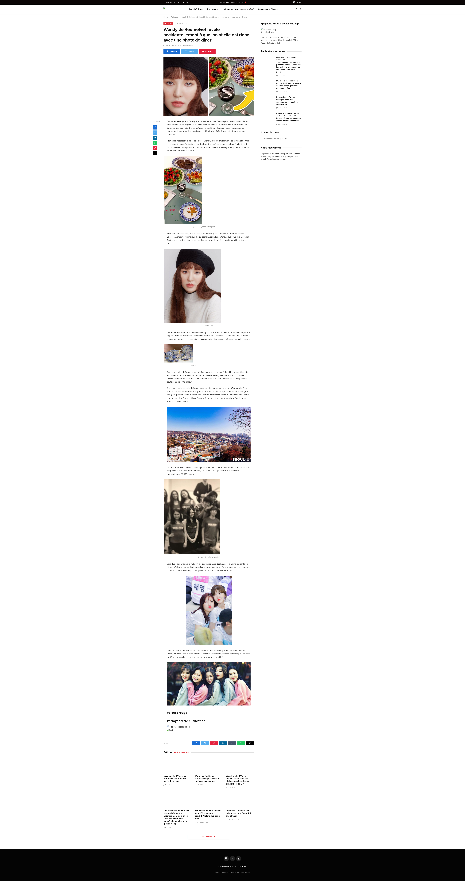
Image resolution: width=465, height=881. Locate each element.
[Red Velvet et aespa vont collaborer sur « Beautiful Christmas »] (240, 800)
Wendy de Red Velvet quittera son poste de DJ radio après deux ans (207, 778)
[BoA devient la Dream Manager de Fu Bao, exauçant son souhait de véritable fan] (267, 100)
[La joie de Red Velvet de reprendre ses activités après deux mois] (177, 765)
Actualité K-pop (196, 9)
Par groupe (212, 9)
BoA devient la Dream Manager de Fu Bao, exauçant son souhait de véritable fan (287, 100)
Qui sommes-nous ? (172, 2)
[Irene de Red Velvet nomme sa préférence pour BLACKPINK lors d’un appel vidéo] (209, 800)
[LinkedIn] (155, 138)
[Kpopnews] (174, 9)
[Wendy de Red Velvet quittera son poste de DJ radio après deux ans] (209, 765)
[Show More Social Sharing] (218, 51)
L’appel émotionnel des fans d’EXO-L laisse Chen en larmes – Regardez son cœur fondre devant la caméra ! (288, 117)
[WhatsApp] (155, 143)
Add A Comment (209, 836)
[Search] (296, 9)
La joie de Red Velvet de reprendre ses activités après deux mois (174, 778)
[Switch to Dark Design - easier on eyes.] (300, 9)
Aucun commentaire (173, 45)
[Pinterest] (155, 148)
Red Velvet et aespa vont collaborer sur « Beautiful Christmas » (238, 813)
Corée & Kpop (245, 872)
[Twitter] (155, 132)
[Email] (155, 153)
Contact (186, 2)
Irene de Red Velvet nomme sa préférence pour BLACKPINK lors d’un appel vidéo (208, 814)
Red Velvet (168, 23)
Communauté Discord (268, 9)
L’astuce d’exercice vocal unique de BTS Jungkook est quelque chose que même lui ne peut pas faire (288, 84)
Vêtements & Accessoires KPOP (239, 9)
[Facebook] (155, 127)
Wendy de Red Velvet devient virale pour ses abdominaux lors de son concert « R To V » (237, 780)
